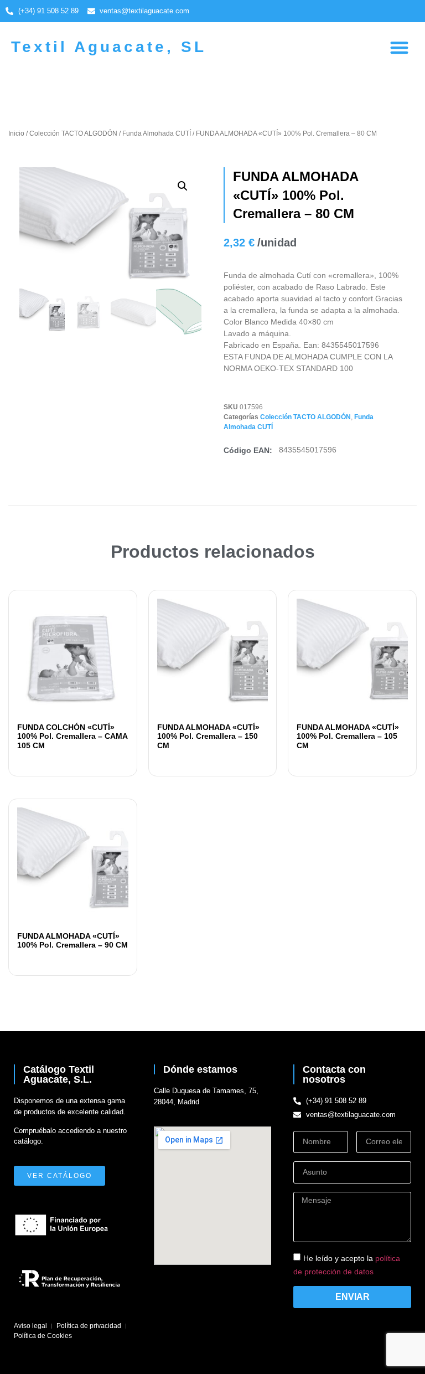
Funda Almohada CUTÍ (156, 133)
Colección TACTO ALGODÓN (73, 133)
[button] (399, 48)
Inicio (16, 133)
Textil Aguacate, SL (108, 46)
